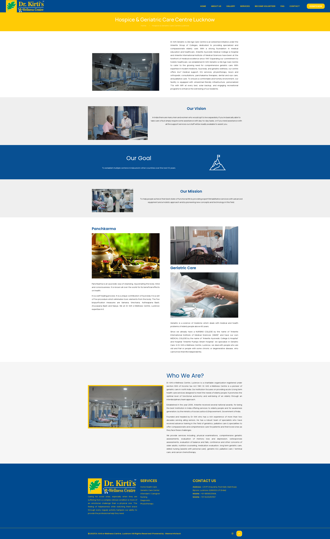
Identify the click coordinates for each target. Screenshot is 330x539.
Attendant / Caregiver (150, 493)
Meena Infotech (173, 533)
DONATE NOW (316, 6)
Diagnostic (145, 500)
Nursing (143, 497)
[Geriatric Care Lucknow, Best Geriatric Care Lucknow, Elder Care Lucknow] (25, 6)
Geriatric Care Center (149, 490)
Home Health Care (148, 486)
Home (143, 25)
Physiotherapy (146, 503)
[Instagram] (232, 533)
